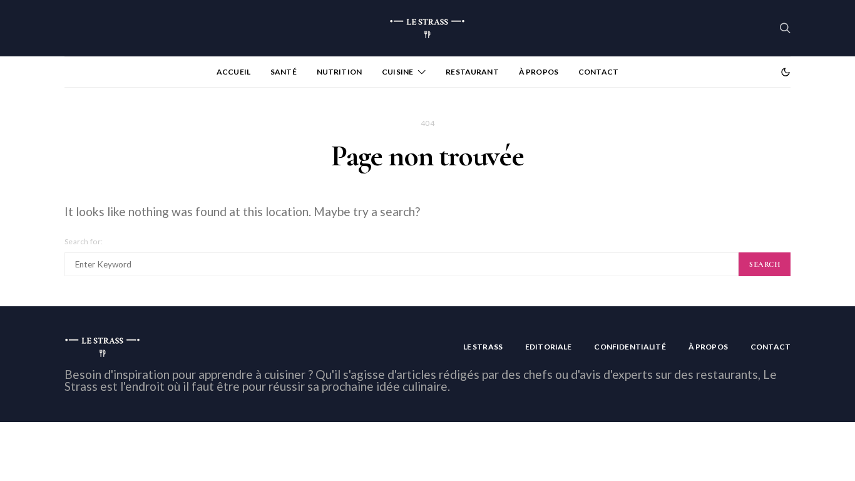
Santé (283, 71)
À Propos (538, 71)
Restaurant (472, 71)
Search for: (83, 241)
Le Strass (483, 346)
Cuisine (397, 71)
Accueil (233, 71)
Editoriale (548, 346)
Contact (598, 71)
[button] (786, 72)
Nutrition (339, 71)
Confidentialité (629, 346)
